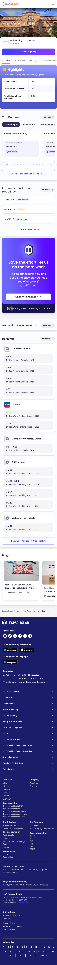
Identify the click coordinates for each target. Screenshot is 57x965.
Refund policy (9, 929)
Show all (47, 117)
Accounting (11, 124)
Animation (29, 124)
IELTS (5, 854)
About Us (34, 783)
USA (5, 783)
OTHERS (43, 956)
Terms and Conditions (12, 926)
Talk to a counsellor (11, 832)
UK (4, 786)
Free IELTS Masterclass (13, 829)
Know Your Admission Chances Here (28, 541)
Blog (5, 838)
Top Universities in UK (12, 809)
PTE (31, 844)
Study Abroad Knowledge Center (14, 842)
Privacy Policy (9, 923)
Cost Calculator (9, 835)
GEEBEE (6, 918)
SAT (31, 841)
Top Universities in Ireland (14, 816)
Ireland (6, 796)
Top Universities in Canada (14, 811)
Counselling (8, 857)
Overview (6, 60)
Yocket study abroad (12, 915)
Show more (46, 190)
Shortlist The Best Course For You (27, 173)
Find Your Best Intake (28, 229)
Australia (6, 792)
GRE (31, 846)
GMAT (32, 849)
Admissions (20, 60)
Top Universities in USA (13, 806)
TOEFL (33, 838)
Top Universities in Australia (15, 814)
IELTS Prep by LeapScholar (42, 829)
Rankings (33, 60)
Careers (33, 786)
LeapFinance (35, 825)
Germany (7, 799)
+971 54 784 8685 (25, 902)
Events (6, 847)
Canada (6, 789)
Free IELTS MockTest (12, 825)
